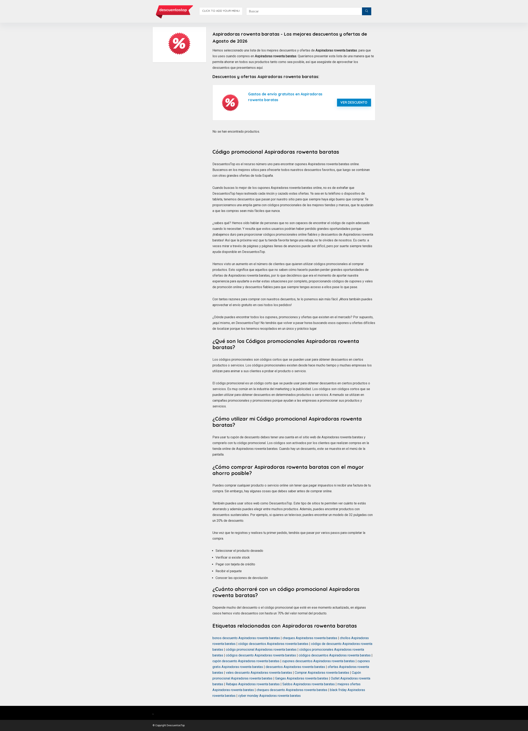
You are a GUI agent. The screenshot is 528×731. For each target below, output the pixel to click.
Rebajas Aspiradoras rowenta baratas (253, 684)
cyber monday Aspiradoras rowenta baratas (269, 696)
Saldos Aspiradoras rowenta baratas (308, 684)
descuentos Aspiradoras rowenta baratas (295, 667)
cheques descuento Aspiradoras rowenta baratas (292, 690)
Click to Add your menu (221, 11)
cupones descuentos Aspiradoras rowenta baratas (318, 661)
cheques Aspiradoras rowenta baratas (310, 638)
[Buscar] (366, 11)
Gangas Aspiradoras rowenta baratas (301, 678)
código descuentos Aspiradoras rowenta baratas (273, 644)
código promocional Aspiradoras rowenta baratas (261, 649)
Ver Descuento (354, 102)
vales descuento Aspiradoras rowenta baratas (259, 673)
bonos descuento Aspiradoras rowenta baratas (246, 638)
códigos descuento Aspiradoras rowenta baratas (261, 655)
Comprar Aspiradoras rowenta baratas (322, 673)
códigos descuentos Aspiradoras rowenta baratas (335, 655)
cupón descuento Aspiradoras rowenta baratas (245, 661)
